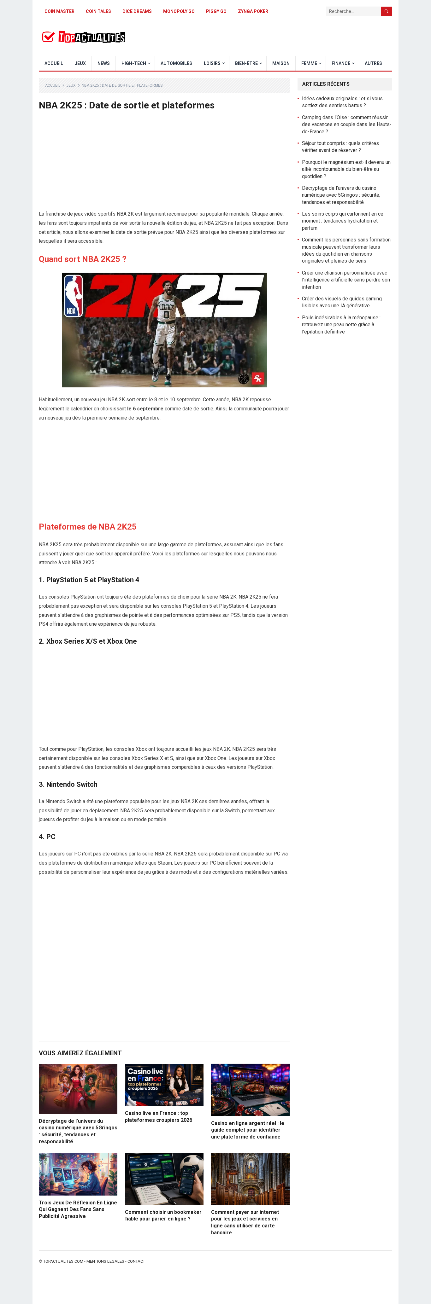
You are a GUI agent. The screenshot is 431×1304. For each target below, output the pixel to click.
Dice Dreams (137, 11)
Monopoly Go (179, 11)
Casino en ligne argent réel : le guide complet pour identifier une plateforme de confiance (247, 1130)
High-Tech (133, 63)
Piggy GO (216, 11)
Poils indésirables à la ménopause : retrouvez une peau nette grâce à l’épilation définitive (341, 325)
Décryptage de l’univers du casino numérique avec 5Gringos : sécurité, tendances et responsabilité (341, 195)
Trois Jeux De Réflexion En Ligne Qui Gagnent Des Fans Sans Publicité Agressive (78, 1209)
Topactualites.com (63, 1261)
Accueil (53, 63)
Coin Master (59, 11)
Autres (373, 63)
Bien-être (246, 63)
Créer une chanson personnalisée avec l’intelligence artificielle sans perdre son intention (346, 280)
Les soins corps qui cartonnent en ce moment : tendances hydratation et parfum (342, 221)
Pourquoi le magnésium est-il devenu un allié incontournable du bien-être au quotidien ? (346, 169)
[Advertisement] (164, 163)
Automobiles (176, 63)
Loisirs (212, 63)
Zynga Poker (253, 11)
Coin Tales (98, 11)
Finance (341, 63)
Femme (309, 63)
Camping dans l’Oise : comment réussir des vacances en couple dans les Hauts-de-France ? (347, 124)
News (103, 63)
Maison (281, 63)
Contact (136, 1261)
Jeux (80, 63)
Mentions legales (105, 1261)
